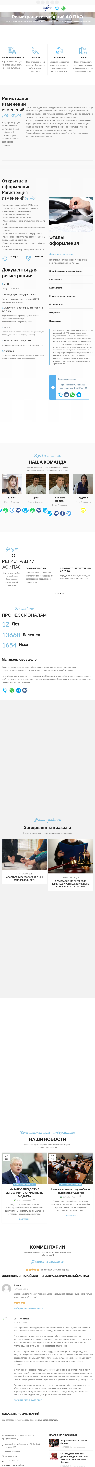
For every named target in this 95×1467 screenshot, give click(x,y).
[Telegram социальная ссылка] (57, 2)
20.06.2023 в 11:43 (21, 1289)
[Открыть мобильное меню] (3, 8)
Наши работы (18, 1465)
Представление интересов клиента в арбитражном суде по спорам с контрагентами (70, 884)
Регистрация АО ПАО (56, 21)
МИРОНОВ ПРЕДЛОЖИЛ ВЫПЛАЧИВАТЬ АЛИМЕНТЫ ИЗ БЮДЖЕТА (24, 1193)
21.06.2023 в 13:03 (21, 1323)
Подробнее (24, 1219)
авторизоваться (50, 1420)
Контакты (6, 1465)
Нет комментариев (77, 1447)
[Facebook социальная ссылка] (38, 2)
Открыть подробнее (45, 841)
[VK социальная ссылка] (52, 2)
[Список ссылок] (24, 1451)
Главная (7, 21)
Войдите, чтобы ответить (28, 1308)
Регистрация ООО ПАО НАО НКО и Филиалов (29, 21)
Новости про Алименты (24, 1184)
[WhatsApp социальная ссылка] (47, 2)
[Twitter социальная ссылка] (43, 2)
